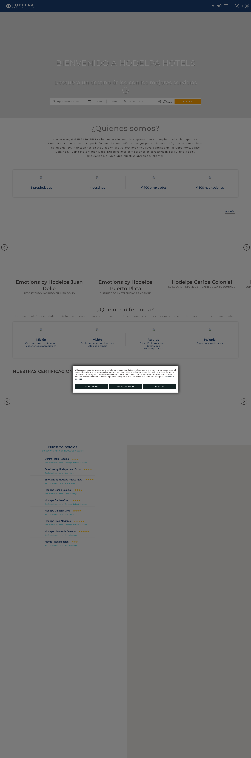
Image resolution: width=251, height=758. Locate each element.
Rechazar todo (125, 386)
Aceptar (159, 386)
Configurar (91, 386)
